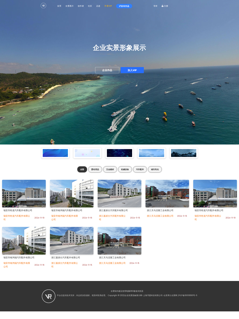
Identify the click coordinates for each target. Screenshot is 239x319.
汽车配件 (140, 169)
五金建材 (110, 169)
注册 (165, 6)
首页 (59, 6)
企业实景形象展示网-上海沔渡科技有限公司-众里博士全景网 (151, 295)
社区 (90, 6)
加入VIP (132, 70)
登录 (156, 6)
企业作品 (107, 70)
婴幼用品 (95, 169)
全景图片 (69, 6)
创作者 (81, 6)
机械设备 (125, 169)
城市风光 (155, 169)
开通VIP (108, 6)
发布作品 (125, 6)
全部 (82, 169)
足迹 (98, 6)
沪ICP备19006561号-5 (187, 295)
